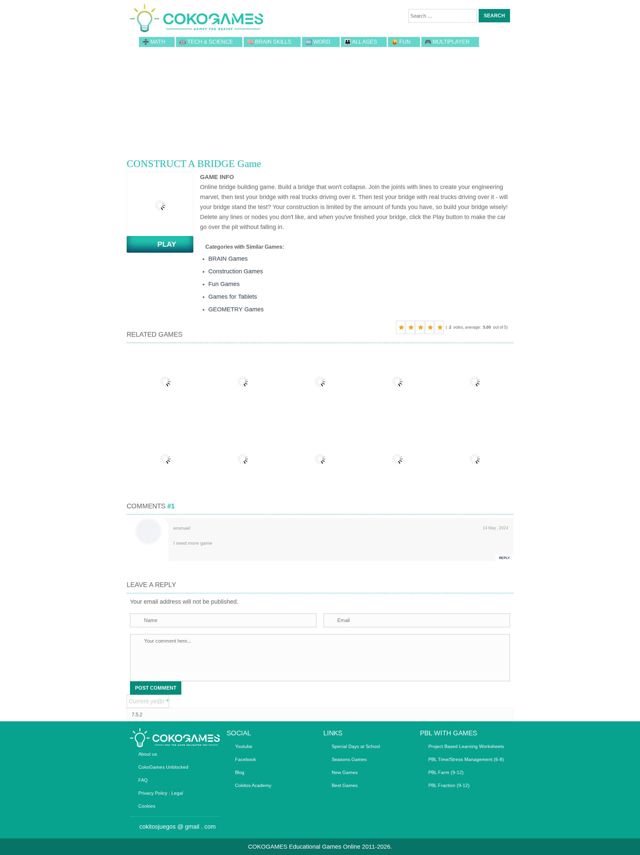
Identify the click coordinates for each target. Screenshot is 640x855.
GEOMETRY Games (236, 309)
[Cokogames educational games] (196, 19)
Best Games (345, 785)
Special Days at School (356, 746)
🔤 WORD (317, 42)
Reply (504, 558)
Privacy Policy (152, 793)
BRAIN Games (228, 258)
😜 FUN (401, 42)
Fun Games (224, 284)
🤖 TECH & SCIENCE (206, 42)
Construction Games (235, 271)
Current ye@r (149, 701)
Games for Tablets (232, 296)
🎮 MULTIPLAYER (447, 42)
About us (147, 754)
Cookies (146, 806)
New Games (345, 772)
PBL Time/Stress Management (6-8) (466, 759)
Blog (239, 772)
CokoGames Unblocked (163, 767)
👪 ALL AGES (360, 42)
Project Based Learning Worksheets (466, 746)
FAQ (143, 780)
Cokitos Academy (253, 785)
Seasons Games (349, 759)
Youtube (243, 746)
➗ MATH (153, 42)
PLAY (162, 244)
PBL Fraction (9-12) (449, 785)
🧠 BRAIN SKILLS (269, 42)
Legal (177, 793)
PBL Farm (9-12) (446, 772)
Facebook (245, 759)
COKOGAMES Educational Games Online (304, 846)
